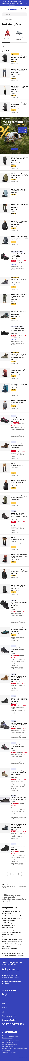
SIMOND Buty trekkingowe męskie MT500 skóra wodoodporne (18, 445)
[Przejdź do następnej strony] (20, 874)
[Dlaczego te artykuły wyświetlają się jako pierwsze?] (2, 51)
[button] (24, 266)
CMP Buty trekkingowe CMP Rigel (19, 846)
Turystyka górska (7, 38)
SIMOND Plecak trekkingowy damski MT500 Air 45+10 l (19, 189)
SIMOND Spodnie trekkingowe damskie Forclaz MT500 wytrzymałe (19, 87)
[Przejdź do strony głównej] (12, 9)
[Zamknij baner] (26, 3)
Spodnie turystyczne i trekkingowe (12, 941)
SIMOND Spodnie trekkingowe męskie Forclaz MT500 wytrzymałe (19, 158)
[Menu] (3, 9)
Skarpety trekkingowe (8, 934)
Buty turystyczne (6, 913)
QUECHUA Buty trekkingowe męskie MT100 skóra (19, 280)
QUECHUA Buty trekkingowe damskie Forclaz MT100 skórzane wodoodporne (19, 356)
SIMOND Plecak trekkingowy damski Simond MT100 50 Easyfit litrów (19, 370)
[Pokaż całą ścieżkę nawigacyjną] (2, 19)
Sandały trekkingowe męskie (10, 923)
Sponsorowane (4, 118)
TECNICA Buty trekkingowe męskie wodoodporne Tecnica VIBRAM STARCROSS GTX (19, 515)
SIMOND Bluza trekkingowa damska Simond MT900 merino (19, 482)
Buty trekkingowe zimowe (9, 948)
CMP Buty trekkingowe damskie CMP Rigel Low (17, 418)
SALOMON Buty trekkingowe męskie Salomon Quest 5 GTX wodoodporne (19, 699)
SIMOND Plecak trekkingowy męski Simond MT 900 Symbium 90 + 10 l (19, 497)
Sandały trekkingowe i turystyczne (12, 918)
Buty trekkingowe (7, 951)
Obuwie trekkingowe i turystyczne (12, 911)
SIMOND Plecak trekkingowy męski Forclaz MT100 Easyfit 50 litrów (19, 104)
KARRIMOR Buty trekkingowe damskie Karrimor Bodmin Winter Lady (19, 724)
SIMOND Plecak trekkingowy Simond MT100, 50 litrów (19, 56)
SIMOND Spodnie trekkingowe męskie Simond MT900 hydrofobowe (19, 71)
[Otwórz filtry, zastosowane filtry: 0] (4, 46)
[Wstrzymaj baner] (23, 3)
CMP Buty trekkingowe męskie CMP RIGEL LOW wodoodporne (17, 330)
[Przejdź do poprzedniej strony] (9, 874)
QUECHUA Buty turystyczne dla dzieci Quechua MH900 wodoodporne (19, 313)
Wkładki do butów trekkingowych (11, 916)
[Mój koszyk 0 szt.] (25, 9)
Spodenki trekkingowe (8, 925)
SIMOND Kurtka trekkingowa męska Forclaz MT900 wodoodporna (19, 223)
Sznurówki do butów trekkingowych (12, 944)
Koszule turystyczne (7, 927)
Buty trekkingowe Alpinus (9, 930)
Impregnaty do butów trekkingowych (12, 953)
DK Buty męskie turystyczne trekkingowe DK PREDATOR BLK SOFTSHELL (19, 604)
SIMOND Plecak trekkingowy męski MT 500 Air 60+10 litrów (19, 174)
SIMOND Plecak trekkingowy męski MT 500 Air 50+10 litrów (19, 237)
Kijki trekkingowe (7, 937)
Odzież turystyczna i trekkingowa (11, 932)
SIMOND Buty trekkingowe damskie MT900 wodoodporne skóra (18, 825)
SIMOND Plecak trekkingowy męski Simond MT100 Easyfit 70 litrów (19, 556)
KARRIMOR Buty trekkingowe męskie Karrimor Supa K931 (19, 798)
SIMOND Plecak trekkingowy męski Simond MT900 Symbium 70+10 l (19, 586)
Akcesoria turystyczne (8, 920)
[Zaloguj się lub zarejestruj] (22, 9)
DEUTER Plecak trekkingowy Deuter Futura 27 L (19, 385)
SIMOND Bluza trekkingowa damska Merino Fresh (19, 401)
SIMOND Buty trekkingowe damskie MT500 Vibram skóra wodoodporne (19, 678)
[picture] (5, 58)
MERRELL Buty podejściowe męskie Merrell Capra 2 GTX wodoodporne (19, 629)
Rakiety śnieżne (6, 946)
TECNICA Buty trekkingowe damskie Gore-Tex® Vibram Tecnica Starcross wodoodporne (19, 773)
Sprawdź (14, 149)
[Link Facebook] (3, 994)
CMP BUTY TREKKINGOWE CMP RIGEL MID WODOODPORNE (18, 255)
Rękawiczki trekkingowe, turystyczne (13, 955)
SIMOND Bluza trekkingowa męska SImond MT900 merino (19, 570)
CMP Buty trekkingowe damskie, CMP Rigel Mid (17, 648)
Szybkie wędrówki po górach (19, 38)
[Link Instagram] (6, 994)
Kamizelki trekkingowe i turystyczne (12, 939)
